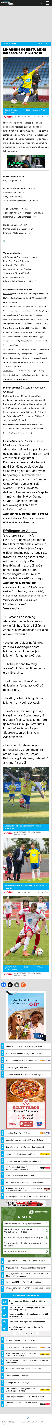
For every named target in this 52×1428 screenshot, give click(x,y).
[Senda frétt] (16, 984)
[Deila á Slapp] (23, 984)
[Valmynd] (47, 3)
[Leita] (41, 3)
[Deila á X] (10, 984)
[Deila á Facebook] (3, 984)
